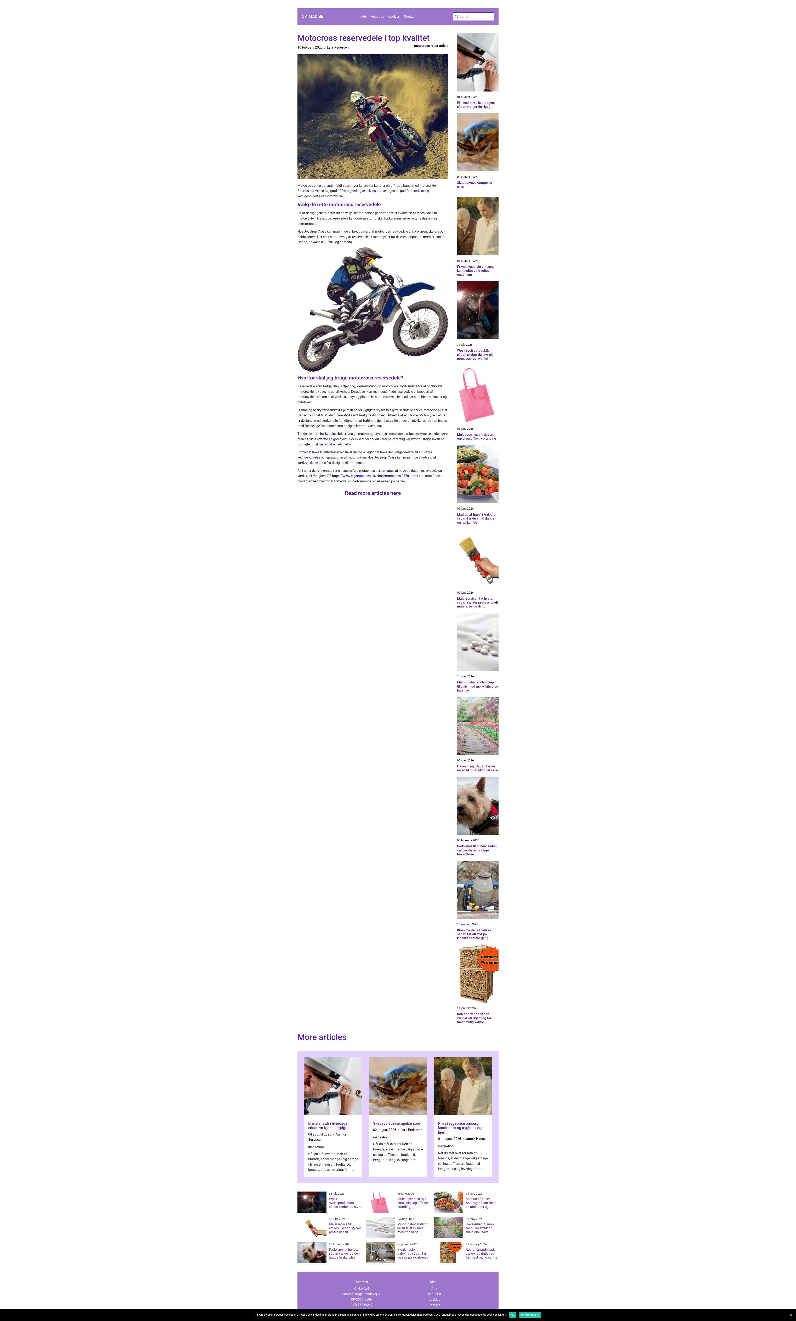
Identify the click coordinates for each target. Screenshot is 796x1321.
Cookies (394, 16)
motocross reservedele (431, 46)
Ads (364, 16)
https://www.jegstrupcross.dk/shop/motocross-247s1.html (375, 476)
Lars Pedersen (338, 47)
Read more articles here (373, 493)
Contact (409, 16)
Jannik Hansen (476, 1139)
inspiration (316, 1147)
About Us (377, 16)
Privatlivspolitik (530, 1314)
